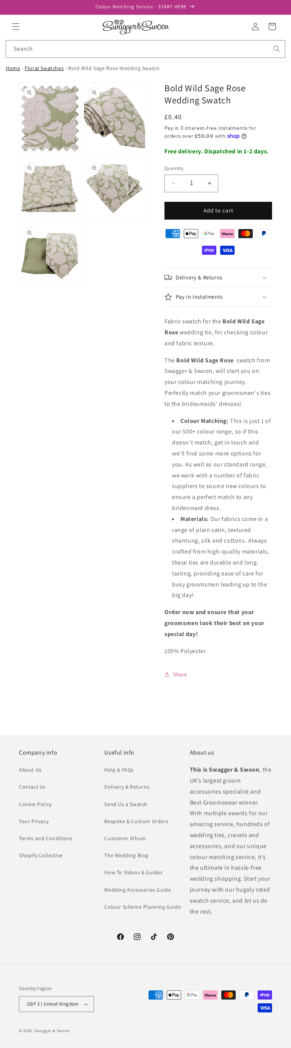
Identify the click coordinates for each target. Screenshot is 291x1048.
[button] (16, 26)
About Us (30, 769)
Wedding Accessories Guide (137, 889)
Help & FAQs (119, 769)
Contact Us (32, 786)
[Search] (276, 49)
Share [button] (180, 674)
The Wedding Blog (126, 855)
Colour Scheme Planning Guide (142, 906)
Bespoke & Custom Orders (136, 821)
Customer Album (125, 838)
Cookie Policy (35, 804)
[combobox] (145, 49)
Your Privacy (33, 821)
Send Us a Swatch (125, 804)
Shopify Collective (41, 855)
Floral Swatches (44, 68)
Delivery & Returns (126, 786)
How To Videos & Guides (133, 872)
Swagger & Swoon (52, 1030)
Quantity (173, 168)
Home (13, 68)
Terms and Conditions (46, 838)
